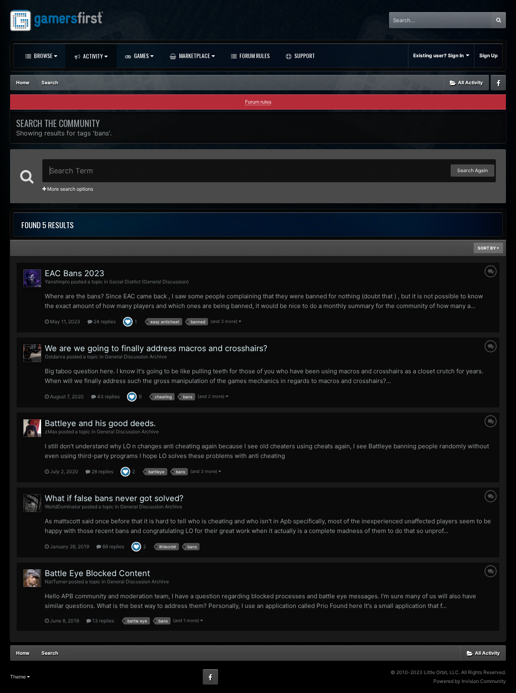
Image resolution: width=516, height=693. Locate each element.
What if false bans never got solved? (114, 498)
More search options (69, 189)
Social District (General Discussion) (149, 282)
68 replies (112, 546)
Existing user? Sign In (439, 55)
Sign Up (488, 55)
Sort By (487, 248)
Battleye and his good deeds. (100, 423)
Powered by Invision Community (469, 681)
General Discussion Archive (136, 357)
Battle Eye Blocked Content (97, 573)
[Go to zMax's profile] (32, 428)
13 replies (102, 621)
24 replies (104, 321)
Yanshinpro (57, 282)
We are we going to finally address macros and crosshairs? (156, 348)
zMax (51, 432)
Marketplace (194, 55)
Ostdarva (55, 357)
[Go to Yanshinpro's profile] (32, 278)
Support (304, 55)
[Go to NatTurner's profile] (32, 578)
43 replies (108, 396)
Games (141, 55)
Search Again (472, 170)
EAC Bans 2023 (74, 273)
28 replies (101, 471)
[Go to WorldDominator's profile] (32, 503)
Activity (92, 56)
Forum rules (258, 102)
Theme (18, 677)
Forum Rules (254, 55)
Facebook (498, 82)
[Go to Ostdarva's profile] (32, 353)
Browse (42, 55)
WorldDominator (63, 507)
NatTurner (56, 582)
